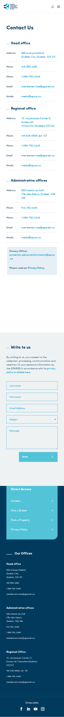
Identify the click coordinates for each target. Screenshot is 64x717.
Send (25, 456)
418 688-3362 (12, 582)
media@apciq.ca (31, 96)
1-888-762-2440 (30, 76)
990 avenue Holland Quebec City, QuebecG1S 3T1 (16, 573)
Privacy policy (32, 702)
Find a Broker (19, 510)
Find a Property (20, 520)
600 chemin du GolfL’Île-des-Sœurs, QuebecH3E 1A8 (38, 193)
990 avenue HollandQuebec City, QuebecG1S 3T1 (38, 54)
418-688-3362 (29, 66)
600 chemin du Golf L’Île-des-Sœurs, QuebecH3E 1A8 (15, 617)
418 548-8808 (29, 135)
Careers (16, 501)
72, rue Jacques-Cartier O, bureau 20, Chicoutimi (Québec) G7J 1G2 (21, 661)
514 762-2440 (13, 626)
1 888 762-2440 (13, 588)
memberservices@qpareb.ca (37, 86)
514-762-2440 (29, 207)
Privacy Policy (36, 268)
